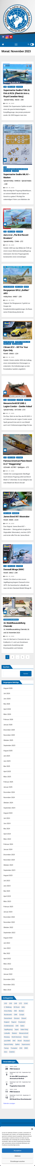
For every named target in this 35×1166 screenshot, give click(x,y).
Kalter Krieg (24, 1029)
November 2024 (9, 797)
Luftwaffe (7, 1033)
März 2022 (7, 964)
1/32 (5, 1003)
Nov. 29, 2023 (9, 245)
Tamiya (6, 1048)
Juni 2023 (7, 886)
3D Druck (16, 1007)
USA (20, 1048)
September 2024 (9, 808)
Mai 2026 (7, 704)
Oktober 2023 (8, 865)
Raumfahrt (16, 513)
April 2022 (7, 958)
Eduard (24, 1018)
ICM (17, 1026)
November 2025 (9, 735)
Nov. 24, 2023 (9, 636)
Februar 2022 (8, 969)
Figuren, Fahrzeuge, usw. (23, 341)
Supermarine (26, 1044)
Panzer (26, 1037)
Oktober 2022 (8, 927)
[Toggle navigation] (16, 44)
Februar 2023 (8, 906)
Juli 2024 (7, 818)
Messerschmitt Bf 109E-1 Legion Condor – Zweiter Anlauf (17, 406)
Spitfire (17, 1044)
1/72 (5, 231)
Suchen (6, 667)
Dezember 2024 (9, 792)
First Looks (11, 86)
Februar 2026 (8, 719)
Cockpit (21, 1014)
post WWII (7, 1040)
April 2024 (7, 834)
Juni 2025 (7, 761)
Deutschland (8, 1018)
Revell (19, 1040)
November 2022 (9, 922)
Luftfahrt (19, 86)
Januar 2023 (8, 912)
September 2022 (9, 932)
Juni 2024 (7, 823)
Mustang (7, 1037)
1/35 (10, 1003)
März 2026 (7, 714)
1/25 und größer (9, 341)
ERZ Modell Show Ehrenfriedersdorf (20, 1099)
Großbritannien (9, 1026)
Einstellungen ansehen (17, 1161)
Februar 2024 (8, 844)
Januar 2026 (8, 725)
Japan (16, 1029)
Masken (14, 1033)
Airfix (23, 1007)
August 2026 (8, 688)
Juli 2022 (7, 943)
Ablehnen (18, 1156)
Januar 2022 (8, 974)
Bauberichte (11, 399)
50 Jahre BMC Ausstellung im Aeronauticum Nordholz (18, 1077)
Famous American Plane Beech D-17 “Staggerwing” (17, 464)
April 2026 (7, 709)
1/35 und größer (9, 286)
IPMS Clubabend (15, 1069)
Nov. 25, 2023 (9, 576)
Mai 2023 (7, 891)
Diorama (16, 1018)
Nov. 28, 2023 (9, 357)
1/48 (5, 86)
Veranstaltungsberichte (11, 619)
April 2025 (7, 771)
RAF (14, 1040)
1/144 (26, 1003)
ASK (15, 1011)
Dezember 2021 (9, 979)
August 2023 (8, 875)
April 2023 (7, 896)
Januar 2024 (8, 849)
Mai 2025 (7, 766)
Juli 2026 (7, 693)
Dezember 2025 (9, 730)
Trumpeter (14, 1048)
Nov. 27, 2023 (9, 413)
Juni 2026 (7, 699)
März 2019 (7, 990)
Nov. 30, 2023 (9, 103)
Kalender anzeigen (9, 1103)
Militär (26, 286)
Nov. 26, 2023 (9, 523)
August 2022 (8, 938)
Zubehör (12, 1052)
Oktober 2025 (8, 740)
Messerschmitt (23, 1033)
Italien (22, 1026)
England (6, 1022)
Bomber (21, 1011)
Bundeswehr (8, 1014)
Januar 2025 (8, 787)
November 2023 (9, 860)
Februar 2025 (8, 782)
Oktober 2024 (8, 802)
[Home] (2, 44)
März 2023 (7, 901)
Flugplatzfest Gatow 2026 (17, 1086)
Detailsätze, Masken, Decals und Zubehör (15, 169)
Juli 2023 (7, 880)
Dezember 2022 (9, 917)
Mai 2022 (7, 953)
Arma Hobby (8, 1011)
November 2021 (9, 984)
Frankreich (21, 1022)
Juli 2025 (7, 756)
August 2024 (8, 813)
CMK (15, 1014)
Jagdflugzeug (8, 1029)
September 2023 (9, 870)
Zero (5, 1052)
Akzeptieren (17, 1150)
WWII (26, 1048)
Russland (26, 1040)
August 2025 (8, 751)
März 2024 (7, 839)
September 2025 (9, 745)
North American (16, 1037)
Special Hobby (8, 1044)
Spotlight (27, 399)
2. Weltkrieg (7, 1007)
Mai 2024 (7, 828)
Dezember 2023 (9, 854)
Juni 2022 (7, 948)
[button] (32, 1129)
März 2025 (7, 776)
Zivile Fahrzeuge (17, 343)
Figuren (13, 1022)
